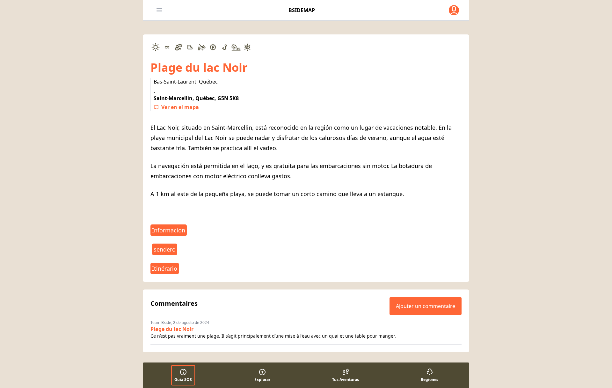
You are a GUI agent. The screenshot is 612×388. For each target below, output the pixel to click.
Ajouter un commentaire (425, 306)
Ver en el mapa (180, 107)
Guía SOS (183, 379)
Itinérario (164, 268)
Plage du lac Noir (171, 329)
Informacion (168, 230)
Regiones (429, 379)
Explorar (262, 379)
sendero (165, 249)
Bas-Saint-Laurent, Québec (186, 81)
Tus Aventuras (345, 379)
